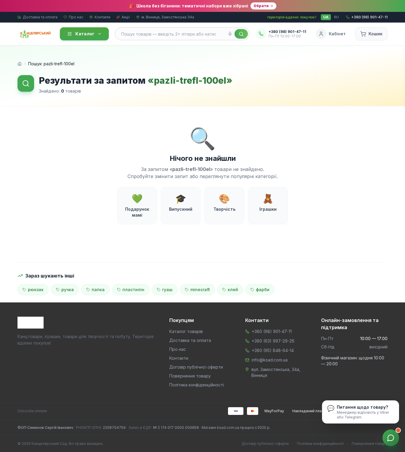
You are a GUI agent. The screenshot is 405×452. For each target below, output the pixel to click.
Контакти (102, 17)
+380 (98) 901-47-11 (272, 331)
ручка (67, 289)
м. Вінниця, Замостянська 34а (167, 17)
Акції (126, 17)
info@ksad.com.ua (270, 359)
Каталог (84, 33)
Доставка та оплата (40, 17)
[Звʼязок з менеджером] (390, 437)
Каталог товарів (186, 331)
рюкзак (36, 289)
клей (233, 289)
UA (326, 17)
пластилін (133, 289)
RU (336, 17)
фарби (263, 289)
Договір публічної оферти (196, 366)
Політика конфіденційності (196, 384)
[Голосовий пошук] (230, 34)
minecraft (200, 289)
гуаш (167, 289)
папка (98, 289)
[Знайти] (241, 34)
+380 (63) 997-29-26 (273, 340)
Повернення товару (190, 375)
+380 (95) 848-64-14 (273, 350)
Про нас (76, 17)
